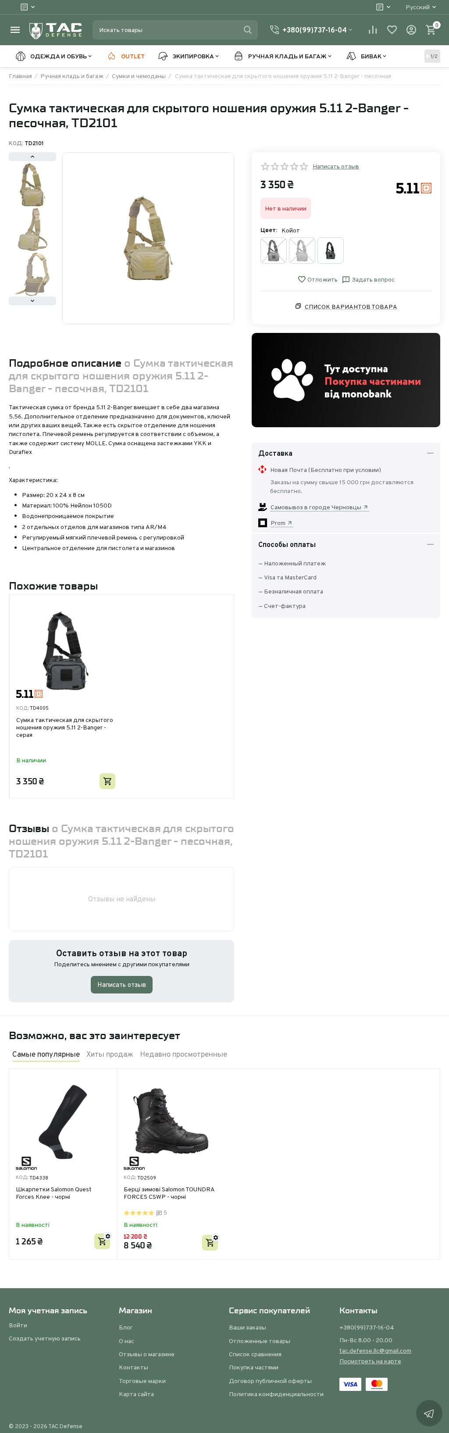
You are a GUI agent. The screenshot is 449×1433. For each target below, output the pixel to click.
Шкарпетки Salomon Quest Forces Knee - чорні (54, 1193)
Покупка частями (253, 1367)
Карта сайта (136, 1394)
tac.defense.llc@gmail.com (375, 1350)
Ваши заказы (247, 1327)
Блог (126, 1327)
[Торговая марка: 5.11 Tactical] (413, 187)
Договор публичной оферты (270, 1380)
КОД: (16, 143)
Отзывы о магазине (147, 1354)
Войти (18, 1325)
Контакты (133, 1367)
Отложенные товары (259, 1341)
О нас (126, 1341)
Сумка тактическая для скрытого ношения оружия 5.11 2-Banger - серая (64, 727)
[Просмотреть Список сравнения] (372, 29)
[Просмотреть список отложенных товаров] (392, 29)
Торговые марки (142, 1380)
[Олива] (273, 250)
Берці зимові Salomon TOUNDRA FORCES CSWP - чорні (169, 1193)
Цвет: (268, 229)
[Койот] (302, 250)
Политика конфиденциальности (276, 1394)
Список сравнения (255, 1354)
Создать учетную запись (45, 1338)
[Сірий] (330, 250)
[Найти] (248, 30)
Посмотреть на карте (370, 1361)
